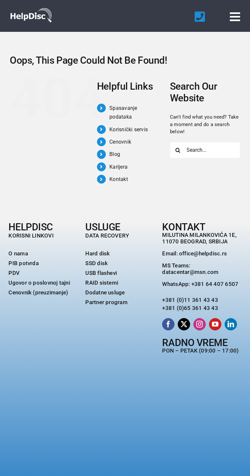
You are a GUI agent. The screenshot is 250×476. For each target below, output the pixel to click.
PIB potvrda (23, 263)
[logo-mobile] (31, 10)
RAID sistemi (101, 282)
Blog (114, 154)
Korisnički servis (128, 129)
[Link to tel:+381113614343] (200, 17)
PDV (14, 273)
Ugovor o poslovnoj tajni (39, 282)
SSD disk (96, 263)
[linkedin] (231, 324)
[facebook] (168, 324)
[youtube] (215, 324)
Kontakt (118, 179)
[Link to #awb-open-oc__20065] (235, 17)
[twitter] (184, 324)
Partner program (106, 302)
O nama (18, 253)
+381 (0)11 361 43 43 (190, 300)
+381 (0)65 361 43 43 (190, 308)
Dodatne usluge (105, 292)
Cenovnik (120, 142)
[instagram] (199, 324)
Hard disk (97, 253)
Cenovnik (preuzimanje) (38, 292)
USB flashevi (101, 273)
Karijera (118, 167)
